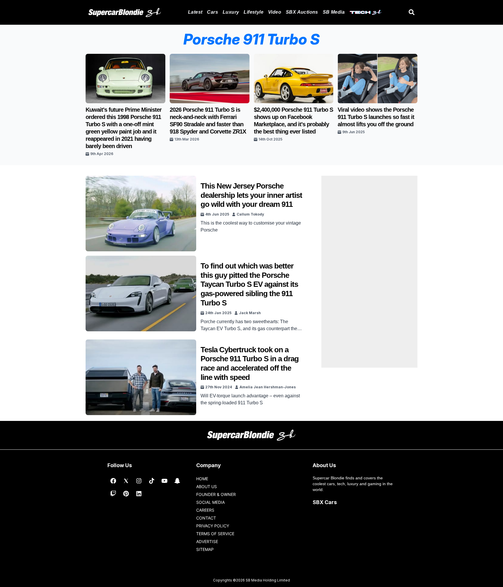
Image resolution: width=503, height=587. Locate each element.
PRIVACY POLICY (212, 525)
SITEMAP (205, 549)
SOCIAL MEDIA (210, 502)
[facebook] (113, 481)
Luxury (231, 12)
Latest (195, 12)
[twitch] (113, 494)
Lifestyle (253, 12)
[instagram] (139, 481)
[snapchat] (177, 481)
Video (274, 12)
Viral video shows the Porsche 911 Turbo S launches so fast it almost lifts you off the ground (376, 116)
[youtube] (164, 481)
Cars (212, 12)
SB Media (334, 12)
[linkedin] (139, 494)
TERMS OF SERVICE (215, 533)
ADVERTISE (207, 541)
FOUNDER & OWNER (216, 494)
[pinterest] (126, 494)
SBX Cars (325, 502)
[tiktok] (152, 481)
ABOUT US (206, 486)
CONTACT (206, 517)
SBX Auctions (302, 12)
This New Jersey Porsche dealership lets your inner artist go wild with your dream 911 (251, 195)
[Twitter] (126, 481)
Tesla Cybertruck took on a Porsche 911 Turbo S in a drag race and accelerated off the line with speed (250, 363)
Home (202, 478)
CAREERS (205, 510)
